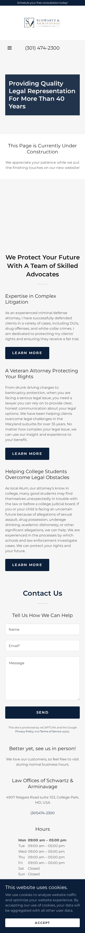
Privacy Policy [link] (24, 731)
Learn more (27, 353)
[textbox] (42, 629)
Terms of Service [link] (50, 731)
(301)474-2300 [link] (43, 813)
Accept (42, 923)
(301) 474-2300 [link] (42, 48)
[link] (42, 23)
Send (42, 712)
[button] (9, 48)
